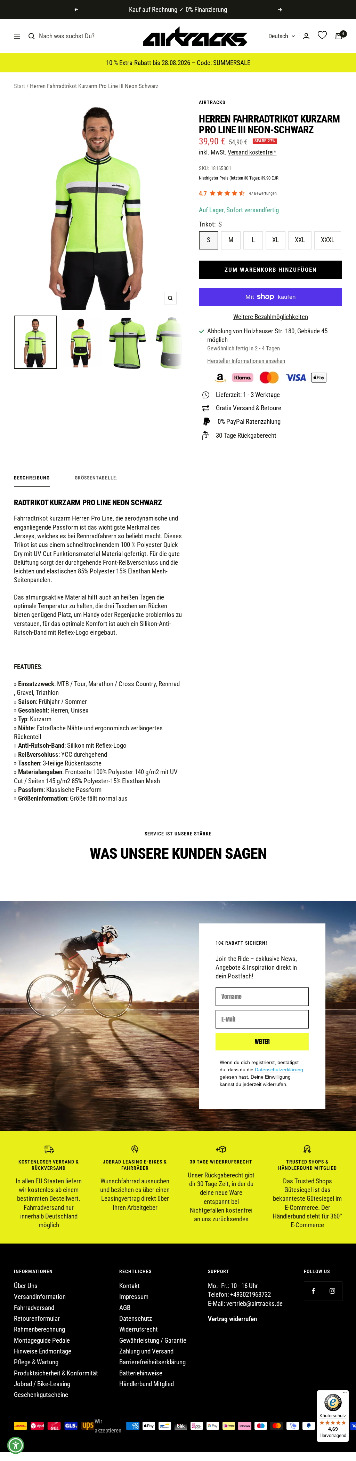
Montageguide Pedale (42, 1340)
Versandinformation (40, 1297)
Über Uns (26, 1286)
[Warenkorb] (338, 36)
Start (19, 85)
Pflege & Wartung (36, 1362)
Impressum (133, 1297)
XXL (300, 240)
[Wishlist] (322, 36)
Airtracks (212, 102)
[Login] (306, 36)
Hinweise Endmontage (42, 1351)
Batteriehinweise (140, 1373)
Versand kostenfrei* (252, 152)
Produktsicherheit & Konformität (56, 1373)
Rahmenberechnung (39, 1329)
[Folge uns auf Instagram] (332, 1291)
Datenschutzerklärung (279, 1069)
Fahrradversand (34, 1308)
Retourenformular (37, 1319)
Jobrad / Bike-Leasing (42, 1384)
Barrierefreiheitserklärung (152, 1362)
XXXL (327, 240)
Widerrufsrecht (138, 1329)
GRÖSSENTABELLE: (96, 478)
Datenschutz (135, 1319)
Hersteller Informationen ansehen (246, 360)
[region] (178, 1187)
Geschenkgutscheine (41, 1395)
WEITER (262, 1041)
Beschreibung (32, 478)
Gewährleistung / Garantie (152, 1340)
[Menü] (345, 1394)
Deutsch (278, 36)
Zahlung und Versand (146, 1351)
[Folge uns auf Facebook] (313, 1291)
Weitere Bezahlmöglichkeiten (270, 317)
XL (275, 240)
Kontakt (129, 1286)
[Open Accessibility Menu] (15, 1445)
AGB (124, 1308)
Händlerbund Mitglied (146, 1384)
